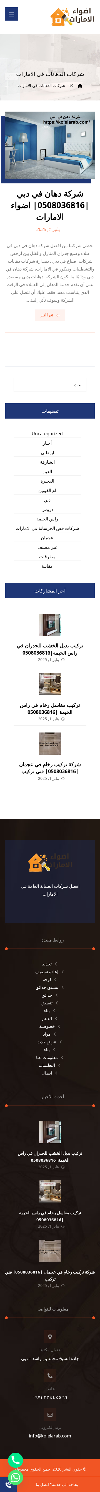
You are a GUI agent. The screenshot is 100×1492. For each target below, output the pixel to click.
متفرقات (47, 557)
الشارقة (47, 462)
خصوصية (47, 1026)
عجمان (47, 538)
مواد (47, 1034)
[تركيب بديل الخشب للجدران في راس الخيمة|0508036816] (50, 625)
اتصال (47, 1073)
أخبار (47, 443)
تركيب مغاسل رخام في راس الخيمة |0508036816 (50, 708)
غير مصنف (47, 547)
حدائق (47, 995)
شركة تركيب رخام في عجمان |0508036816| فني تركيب (50, 768)
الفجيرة (47, 481)
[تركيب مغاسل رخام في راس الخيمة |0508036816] (50, 684)
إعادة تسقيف (46, 971)
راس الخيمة (47, 519)
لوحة (47, 979)
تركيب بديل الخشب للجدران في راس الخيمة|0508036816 (50, 649)
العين (47, 471)
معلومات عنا (47, 1057)
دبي (47, 500)
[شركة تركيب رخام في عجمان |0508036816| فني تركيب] (50, 744)
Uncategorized (47, 434)
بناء (47, 1010)
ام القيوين (47, 490)
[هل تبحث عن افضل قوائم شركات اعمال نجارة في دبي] (72, 17)
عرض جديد (47, 1041)
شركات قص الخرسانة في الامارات (47, 528)
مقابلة (47, 566)
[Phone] (15, 1460)
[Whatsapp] (15, 1477)
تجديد (47, 964)
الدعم (47, 1018)
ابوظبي (47, 452)
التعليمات (47, 1065)
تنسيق (46, 1003)
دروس (47, 509)
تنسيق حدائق (47, 987)
